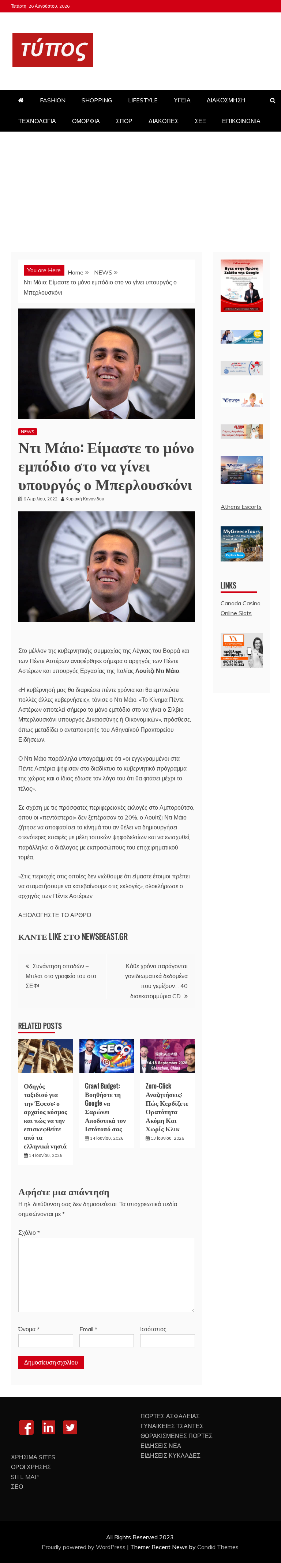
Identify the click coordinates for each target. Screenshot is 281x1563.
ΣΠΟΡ (124, 121)
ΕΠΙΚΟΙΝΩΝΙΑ (241, 121)
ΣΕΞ (200, 121)
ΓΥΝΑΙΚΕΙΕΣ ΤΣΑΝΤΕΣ (171, 1426)
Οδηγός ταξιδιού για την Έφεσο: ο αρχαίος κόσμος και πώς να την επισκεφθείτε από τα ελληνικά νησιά (45, 1115)
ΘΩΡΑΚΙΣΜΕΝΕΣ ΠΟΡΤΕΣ (176, 1435)
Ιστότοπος (153, 1329)
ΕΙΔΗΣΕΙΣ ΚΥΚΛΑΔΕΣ (170, 1455)
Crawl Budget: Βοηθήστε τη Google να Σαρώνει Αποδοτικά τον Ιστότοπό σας (105, 1107)
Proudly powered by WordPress (84, 1547)
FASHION (52, 100)
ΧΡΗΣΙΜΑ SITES (33, 1457)
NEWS (27, 431)
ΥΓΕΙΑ (182, 100)
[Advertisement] (140, 186)
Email (88, 1329)
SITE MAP (25, 1476)
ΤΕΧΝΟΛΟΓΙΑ (37, 121)
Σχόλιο (29, 1232)
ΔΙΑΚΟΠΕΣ (164, 121)
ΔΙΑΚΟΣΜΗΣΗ (226, 100)
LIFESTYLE (143, 100)
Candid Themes (218, 1547)
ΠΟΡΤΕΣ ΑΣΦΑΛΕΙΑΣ (170, 1416)
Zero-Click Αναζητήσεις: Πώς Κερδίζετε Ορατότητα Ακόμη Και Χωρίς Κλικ (167, 1107)
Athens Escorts (241, 506)
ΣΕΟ (17, 1486)
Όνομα (29, 1329)
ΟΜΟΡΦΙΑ (86, 121)
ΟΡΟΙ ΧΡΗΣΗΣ (31, 1467)
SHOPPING (97, 100)
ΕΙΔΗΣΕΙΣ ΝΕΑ (160, 1445)
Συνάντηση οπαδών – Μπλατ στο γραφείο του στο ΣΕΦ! (61, 975)
